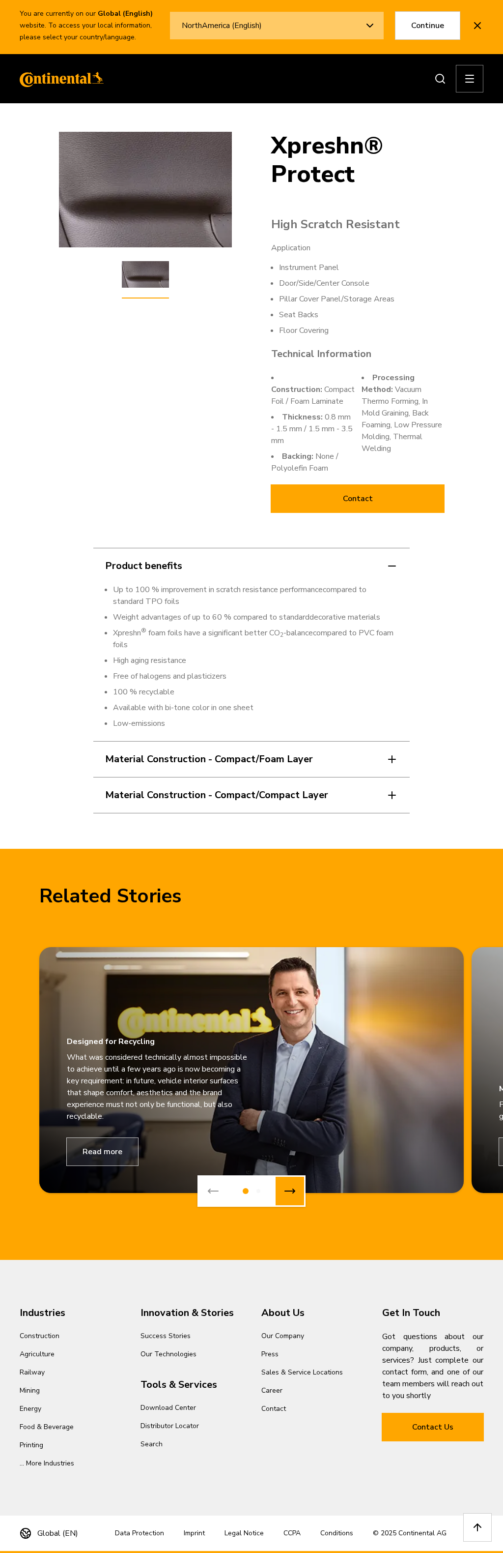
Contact (358, 498)
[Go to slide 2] (258, 1191)
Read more (102, 1151)
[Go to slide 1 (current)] (246, 1191)
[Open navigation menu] (469, 78)
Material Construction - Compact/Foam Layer (209, 759)
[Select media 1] (145, 275)
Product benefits (143, 565)
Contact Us (432, 1427)
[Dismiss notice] (477, 25)
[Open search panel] (440, 78)
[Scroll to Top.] (477, 1527)
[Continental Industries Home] (59, 79)
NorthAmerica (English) (222, 25)
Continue (427, 25)
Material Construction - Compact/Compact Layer (216, 795)
